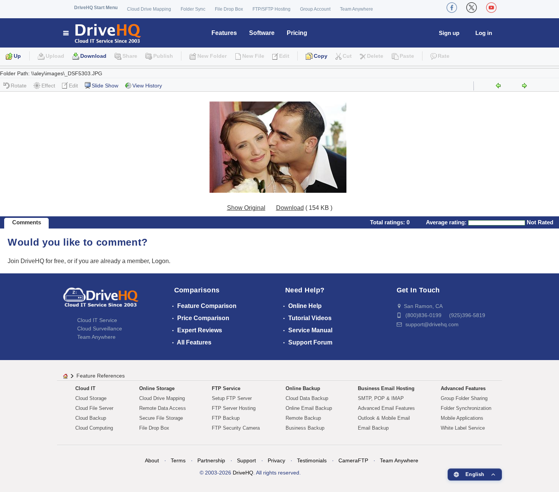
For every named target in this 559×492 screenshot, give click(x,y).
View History (147, 86)
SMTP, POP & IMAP (381, 398)
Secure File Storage (161, 418)
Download (93, 56)
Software (262, 33)
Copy (320, 56)
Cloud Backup (90, 418)
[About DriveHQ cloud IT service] (101, 301)
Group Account (315, 9)
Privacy (276, 460)
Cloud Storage (90, 398)
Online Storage (157, 388)
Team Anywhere (356, 9)
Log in (483, 33)
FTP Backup (226, 418)
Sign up (449, 33)
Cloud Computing (94, 428)
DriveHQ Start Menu (96, 7)
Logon (160, 261)
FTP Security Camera (236, 428)
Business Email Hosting (386, 388)
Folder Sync (193, 9)
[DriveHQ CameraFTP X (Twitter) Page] (471, 7)
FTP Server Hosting (234, 408)
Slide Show (105, 86)
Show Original (246, 208)
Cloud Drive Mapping (149, 9)
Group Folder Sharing (464, 398)
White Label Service (463, 428)
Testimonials (312, 460)
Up (17, 56)
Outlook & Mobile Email (384, 418)
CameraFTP (353, 460)
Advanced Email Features (386, 408)
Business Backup (305, 428)
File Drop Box (229, 9)
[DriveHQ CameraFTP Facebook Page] (452, 7)
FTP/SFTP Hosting (272, 9)
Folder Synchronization (466, 408)
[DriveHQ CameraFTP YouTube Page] (491, 7)
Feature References (100, 376)
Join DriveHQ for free (36, 261)
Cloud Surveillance (99, 328)
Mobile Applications (462, 418)
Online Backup (303, 388)
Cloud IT (85, 388)
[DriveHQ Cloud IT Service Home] (102, 33)
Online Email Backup (309, 408)
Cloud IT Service (97, 320)
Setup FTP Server (232, 398)
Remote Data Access (162, 408)
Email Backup (373, 428)
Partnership (211, 460)
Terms (178, 460)
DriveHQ (243, 473)
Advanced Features (463, 388)
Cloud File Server (94, 408)
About (152, 460)
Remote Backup (303, 418)
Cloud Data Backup (307, 398)
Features (224, 33)
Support (246, 460)
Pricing (297, 33)
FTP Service (226, 388)
